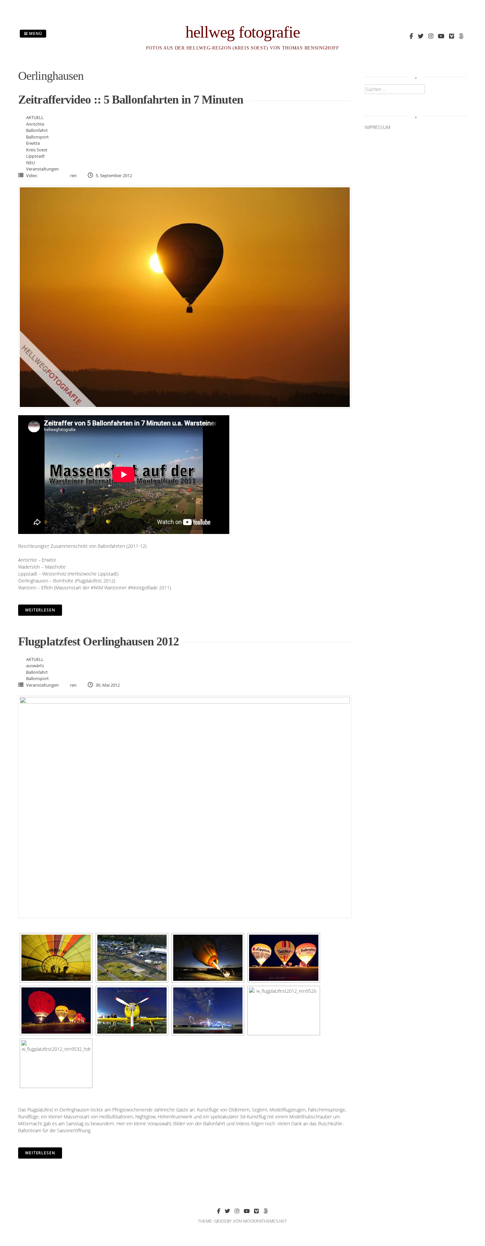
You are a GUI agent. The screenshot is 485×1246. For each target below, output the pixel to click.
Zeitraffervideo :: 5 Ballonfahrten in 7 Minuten (130, 99)
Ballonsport (37, 137)
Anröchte (35, 124)
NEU (30, 163)
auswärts (35, 666)
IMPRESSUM (377, 127)
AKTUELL (35, 117)
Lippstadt (35, 156)
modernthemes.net (265, 1221)
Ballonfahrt (37, 130)
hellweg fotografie (242, 32)
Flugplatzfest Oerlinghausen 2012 (98, 641)
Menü (35, 33)
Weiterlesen (40, 610)
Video (31, 175)
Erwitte (33, 143)
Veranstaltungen (42, 169)
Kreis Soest (37, 150)
